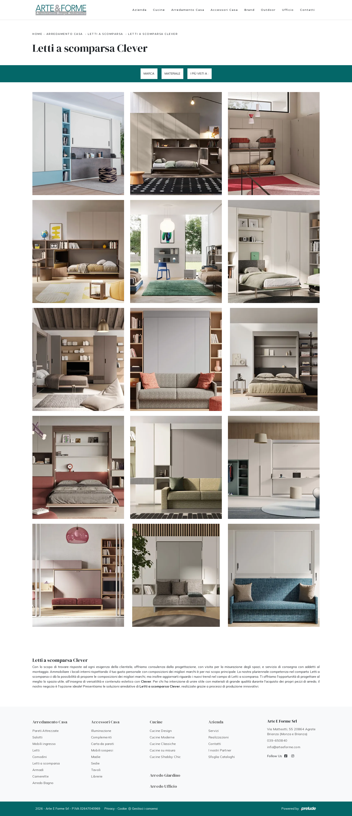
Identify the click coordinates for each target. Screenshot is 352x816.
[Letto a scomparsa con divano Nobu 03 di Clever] (176, 467)
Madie (95, 757)
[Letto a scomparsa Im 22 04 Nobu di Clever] (176, 359)
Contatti (307, 9)
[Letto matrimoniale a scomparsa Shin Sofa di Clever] (176, 575)
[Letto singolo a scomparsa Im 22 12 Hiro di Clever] (176, 143)
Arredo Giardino (165, 775)
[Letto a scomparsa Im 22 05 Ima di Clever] (78, 359)
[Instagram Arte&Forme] (293, 756)
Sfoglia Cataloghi (221, 757)
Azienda (139, 9)
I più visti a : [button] (199, 73)
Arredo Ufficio (163, 786)
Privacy (109, 809)
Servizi (213, 731)
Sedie (95, 763)
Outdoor (268, 9)
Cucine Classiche (163, 744)
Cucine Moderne (162, 737)
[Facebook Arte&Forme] (286, 756)
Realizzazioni (218, 737)
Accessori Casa (224, 9)
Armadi (37, 770)
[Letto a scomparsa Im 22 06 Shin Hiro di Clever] (274, 251)
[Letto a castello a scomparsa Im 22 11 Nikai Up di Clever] (274, 143)
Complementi (101, 737)
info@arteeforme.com (283, 747)
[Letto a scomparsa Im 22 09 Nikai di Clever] (176, 251)
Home (37, 33)
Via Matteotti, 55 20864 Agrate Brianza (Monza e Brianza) (291, 731)
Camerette (40, 776)
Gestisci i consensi (145, 809)
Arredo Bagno (42, 783)
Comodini (39, 757)
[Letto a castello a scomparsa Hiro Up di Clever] (274, 467)
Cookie (122, 809)
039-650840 (277, 740)
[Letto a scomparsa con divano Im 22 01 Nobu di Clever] (78, 467)
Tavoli (95, 770)
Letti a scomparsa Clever (153, 33)
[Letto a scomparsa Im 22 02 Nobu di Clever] (274, 359)
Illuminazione (101, 731)
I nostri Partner (219, 750)
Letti (36, 750)
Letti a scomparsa (105, 33)
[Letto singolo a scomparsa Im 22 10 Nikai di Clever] (78, 251)
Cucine (159, 9)
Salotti (37, 737)
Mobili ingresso (44, 744)
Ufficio (288, 9)
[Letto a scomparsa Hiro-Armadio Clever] (78, 143)
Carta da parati (102, 744)
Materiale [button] (172, 73)
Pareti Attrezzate (45, 731)
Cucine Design (161, 731)
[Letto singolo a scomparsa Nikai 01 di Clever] (78, 575)
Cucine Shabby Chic (165, 757)
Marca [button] (149, 73)
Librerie (97, 776)
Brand (249, 9)
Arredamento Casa (187, 9)
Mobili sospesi (102, 750)
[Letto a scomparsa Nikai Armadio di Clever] (274, 575)
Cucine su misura (162, 750)
